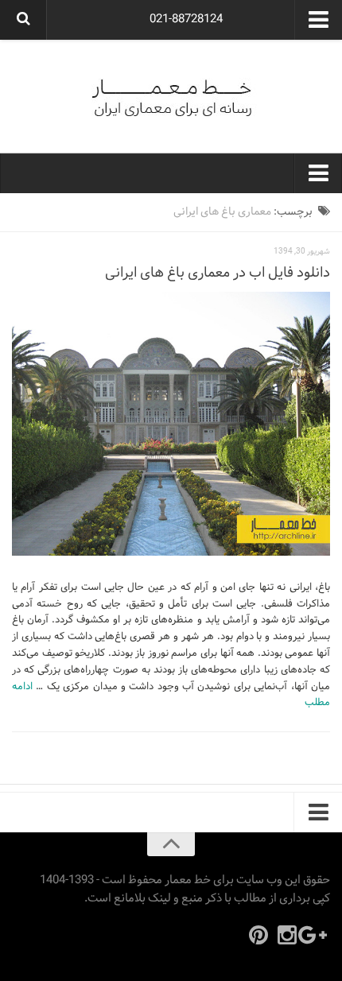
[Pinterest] (258, 935)
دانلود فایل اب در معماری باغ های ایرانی (217, 273)
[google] (316, 935)
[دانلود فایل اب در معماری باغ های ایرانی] (171, 424)
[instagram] (287, 935)
